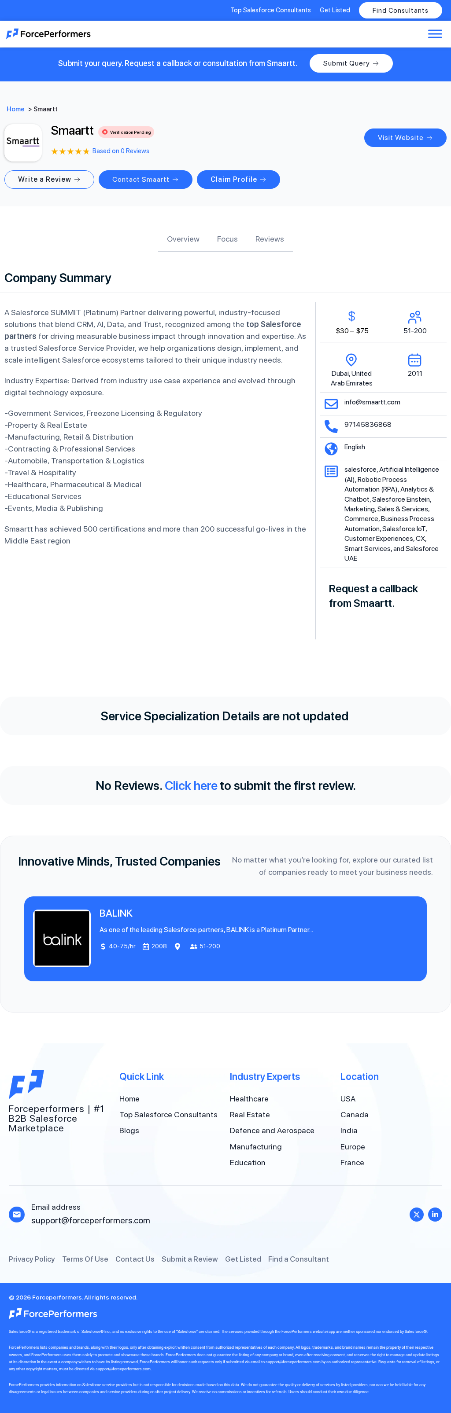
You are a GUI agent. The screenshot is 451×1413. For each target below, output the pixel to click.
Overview (183, 238)
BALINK (116, 913)
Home (16, 109)
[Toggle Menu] (435, 33)
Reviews (269, 238)
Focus (227, 238)
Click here (191, 785)
